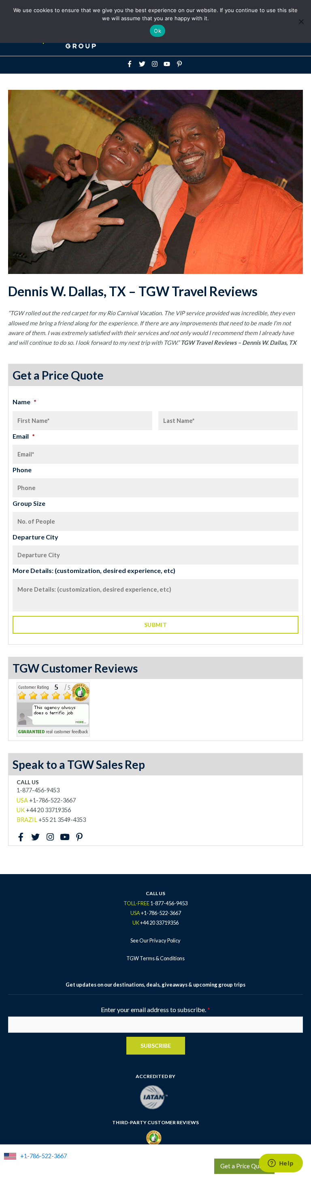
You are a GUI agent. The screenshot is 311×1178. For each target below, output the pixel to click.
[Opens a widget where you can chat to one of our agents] (280, 1164)
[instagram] (157, 64)
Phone (22, 469)
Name (24, 401)
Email (24, 436)
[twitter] (144, 64)
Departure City (35, 537)
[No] (301, 21)
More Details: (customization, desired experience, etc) (94, 570)
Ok (157, 31)
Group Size (29, 503)
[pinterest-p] (180, 64)
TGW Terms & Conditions (155, 958)
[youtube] (169, 64)
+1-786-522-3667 (43, 1156)
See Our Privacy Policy (155, 940)
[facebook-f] (132, 64)
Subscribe (156, 1045)
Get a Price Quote (244, 1166)
